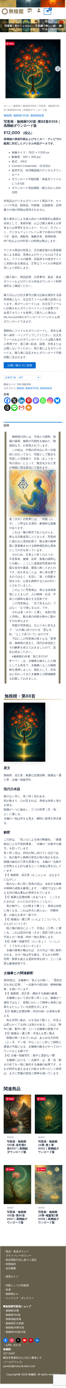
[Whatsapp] (43, 400)
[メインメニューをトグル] (58, 3)
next (57, 69)
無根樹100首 (29, 105)
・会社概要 (9, 1268)
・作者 (7, 1289)
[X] (14, 400)
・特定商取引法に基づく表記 (19, 1259)
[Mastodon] (36, 400)
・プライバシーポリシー (17, 1255)
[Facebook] (7, 400)
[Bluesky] (57, 400)
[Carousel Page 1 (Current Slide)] (27, 93)
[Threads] (7, 407)
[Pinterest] (28, 400)
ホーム (7, 105)
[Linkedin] (21, 400)
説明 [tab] (6, 425)
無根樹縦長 (37, 115)
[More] (28, 407)
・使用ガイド (11, 1276)
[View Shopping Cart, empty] (47, 11)
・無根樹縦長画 (12, 1318)
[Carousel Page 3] (38, 93)
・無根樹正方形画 (13, 1323)
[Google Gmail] (21, 407)
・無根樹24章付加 (13, 1327)
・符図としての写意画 (16, 1285)
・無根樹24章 (11, 1310)
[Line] (14, 407)
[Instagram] (50, 400)
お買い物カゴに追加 (19, 365)
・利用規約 (9, 1263)
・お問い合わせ (12, 1344)
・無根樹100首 (12, 1314)
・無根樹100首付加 (14, 1331)
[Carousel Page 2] (33, 93)
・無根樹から (11, 1293)
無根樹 (16, 105)
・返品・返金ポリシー (16, 1251)
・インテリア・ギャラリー (18, 1298)
